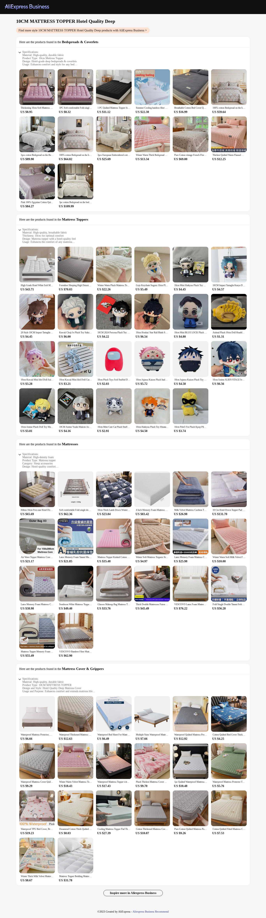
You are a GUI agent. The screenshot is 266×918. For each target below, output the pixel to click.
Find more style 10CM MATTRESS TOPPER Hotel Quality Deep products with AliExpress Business (81, 30)
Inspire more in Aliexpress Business (133, 893)
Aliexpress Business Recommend (151, 911)
